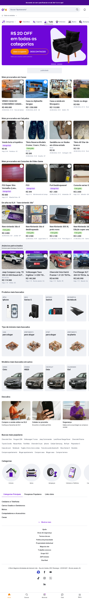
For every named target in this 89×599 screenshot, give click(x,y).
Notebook (16, 448)
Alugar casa (50, 452)
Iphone (46, 444)
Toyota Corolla (7, 444)
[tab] (12, 494)
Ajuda (44, 529)
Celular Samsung (56, 444)
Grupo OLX (44, 553)
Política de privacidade (44, 540)
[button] (44, 9)
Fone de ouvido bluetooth (50, 448)
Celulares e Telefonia (10, 502)
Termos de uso (44, 536)
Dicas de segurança (44, 533)
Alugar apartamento (26, 452)
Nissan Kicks (17, 444)
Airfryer (66, 444)
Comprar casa (39, 452)
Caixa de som (6, 448)
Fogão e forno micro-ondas (30, 448)
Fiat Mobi (26, 444)
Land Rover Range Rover (62, 439)
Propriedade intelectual (44, 543)
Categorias (10, 22)
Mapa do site (44, 546)
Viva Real (44, 560)
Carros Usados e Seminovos (13, 506)
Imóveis (62, 22)
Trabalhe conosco (44, 550)
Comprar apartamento (9, 452)
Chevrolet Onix (7, 439)
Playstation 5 (75, 444)
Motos (4, 509)
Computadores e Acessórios (13, 513)
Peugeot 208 (17, 439)
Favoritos (26, 22)
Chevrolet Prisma (78, 439)
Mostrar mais (46, 522)
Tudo (51, 22)
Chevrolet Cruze (36, 444)
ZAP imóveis (44, 557)
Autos (74, 22)
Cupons (39, 22)
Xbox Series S (65, 448)
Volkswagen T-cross (31, 439)
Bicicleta (74, 448)
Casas (4, 517)
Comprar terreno (62, 452)
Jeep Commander (45, 439)
